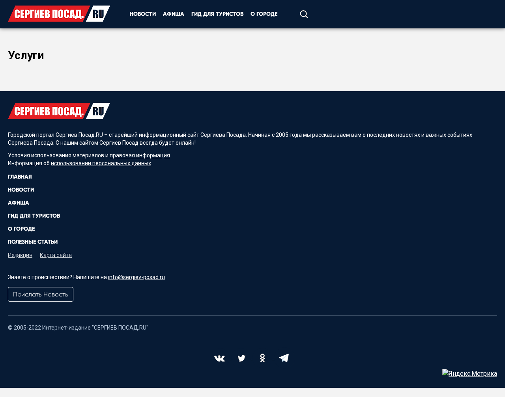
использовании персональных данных (101, 163)
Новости (143, 14)
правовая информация (140, 155)
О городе (264, 14)
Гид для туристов (217, 14)
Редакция (20, 255)
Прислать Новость (40, 294)
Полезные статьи (33, 242)
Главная (20, 176)
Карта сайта (56, 255)
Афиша (173, 14)
